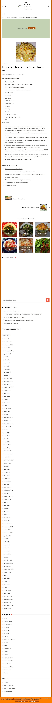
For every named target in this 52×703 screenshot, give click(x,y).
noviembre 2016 (8, 345)
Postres (6, 655)
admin (3, 74)
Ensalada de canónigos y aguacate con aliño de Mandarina (26, 233)
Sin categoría (7, 670)
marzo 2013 (7, 478)
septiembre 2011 (8, 533)
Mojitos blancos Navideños (11, 323)
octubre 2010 (7, 566)
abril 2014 (6, 439)
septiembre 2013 (8, 460)
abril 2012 (6, 511)
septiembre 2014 (8, 424)
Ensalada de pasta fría (10, 250)
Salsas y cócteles (8, 661)
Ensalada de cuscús (10, 185)
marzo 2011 (7, 551)
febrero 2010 (7, 590)
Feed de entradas (8, 685)
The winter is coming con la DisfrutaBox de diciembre (18, 320)
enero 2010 (7, 593)
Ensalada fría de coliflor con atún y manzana (26, 249)
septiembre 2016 (8, 351)
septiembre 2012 (8, 496)
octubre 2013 (7, 457)
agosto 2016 (7, 354)
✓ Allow (31, 28)
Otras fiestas (7, 648)
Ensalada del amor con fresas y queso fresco (10, 233)
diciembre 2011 (8, 524)
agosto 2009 (7, 608)
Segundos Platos (8, 667)
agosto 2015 (7, 390)
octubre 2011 (7, 530)
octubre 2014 (7, 420)
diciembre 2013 (8, 451)
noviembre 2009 (8, 599)
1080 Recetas (27, 4)
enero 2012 (7, 521)
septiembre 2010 (8, 569)
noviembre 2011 (8, 527)
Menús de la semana (9, 639)
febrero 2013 (7, 481)
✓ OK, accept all (21, 701)
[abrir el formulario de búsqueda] (48, 6)
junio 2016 (7, 360)
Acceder (6, 682)
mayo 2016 (7, 363)
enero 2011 (7, 557)
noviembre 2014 (8, 417)
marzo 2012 (7, 514)
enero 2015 (7, 411)
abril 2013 (6, 475)
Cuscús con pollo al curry (12, 177)
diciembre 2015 (8, 378)
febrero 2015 (7, 408)
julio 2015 (6, 393)
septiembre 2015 (8, 387)
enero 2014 (7, 448)
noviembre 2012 (8, 490)
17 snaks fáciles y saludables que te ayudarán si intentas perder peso (23, 314)
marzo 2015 (7, 405)
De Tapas (6, 627)
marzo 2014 (7, 442)
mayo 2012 (7, 508)
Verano (6, 673)
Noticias (6, 645)
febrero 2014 (7, 445)
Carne (5, 618)
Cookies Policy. (36, 699)
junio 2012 (7, 505)
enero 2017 (7, 339)
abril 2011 (6, 548)
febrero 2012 (7, 518)
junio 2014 (7, 433)
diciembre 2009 (8, 596)
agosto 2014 (7, 427)
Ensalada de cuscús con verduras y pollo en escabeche (20, 172)
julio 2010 (6, 575)
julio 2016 (6, 357)
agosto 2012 (7, 499)
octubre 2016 (7, 348)
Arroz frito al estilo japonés (11, 311)
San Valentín (7, 664)
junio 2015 (7, 396)
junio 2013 (7, 469)
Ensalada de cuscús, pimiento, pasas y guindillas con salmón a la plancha (25, 174)
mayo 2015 (7, 399)
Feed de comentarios (9, 688)
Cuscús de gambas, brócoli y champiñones (16, 182)
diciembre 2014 (8, 414)
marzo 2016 (7, 369)
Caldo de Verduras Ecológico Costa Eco (22, 84)
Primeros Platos (8, 658)
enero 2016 (7, 375)
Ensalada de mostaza (42, 250)
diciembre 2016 (8, 342)
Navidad (6, 642)
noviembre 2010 (8, 563)
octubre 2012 (7, 493)
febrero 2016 (7, 372)
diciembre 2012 (8, 487)
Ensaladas (4, 64)
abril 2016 (6, 366)
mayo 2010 (7, 581)
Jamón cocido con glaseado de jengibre (14, 317)
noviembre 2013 (8, 454)
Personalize (33, 701)
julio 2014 (6, 430)
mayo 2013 (7, 472)
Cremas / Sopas (8, 621)
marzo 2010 (7, 587)
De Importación (8, 624)
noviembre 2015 (8, 381)
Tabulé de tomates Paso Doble (13, 169)
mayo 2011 (7, 545)
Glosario (6, 636)
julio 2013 (6, 466)
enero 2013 (7, 484)
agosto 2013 (7, 463)
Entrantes (6, 633)
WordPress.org (8, 691)
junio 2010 (7, 578)
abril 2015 (6, 402)
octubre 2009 (7, 602)
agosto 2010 (7, 572)
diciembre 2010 (8, 560)
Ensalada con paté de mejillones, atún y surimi (42, 233)
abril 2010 (6, 584)
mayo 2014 (7, 436)
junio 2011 (7, 542)
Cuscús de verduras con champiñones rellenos (18, 180)
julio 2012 (6, 502)
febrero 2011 (7, 554)
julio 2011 (6, 539)
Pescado (6, 651)
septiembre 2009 (8, 605)
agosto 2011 (7, 536)
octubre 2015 (7, 384)
